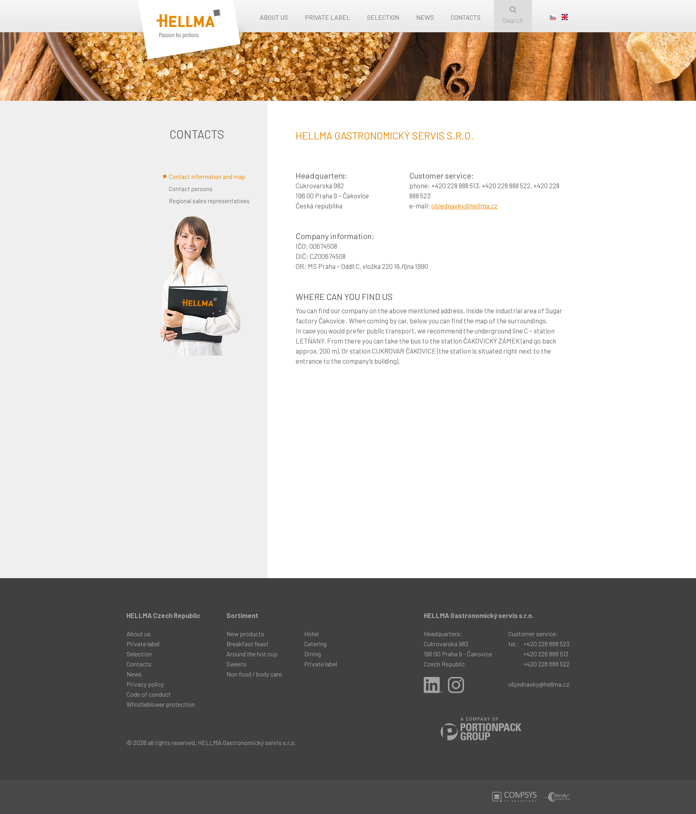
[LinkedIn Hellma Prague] (433, 685)
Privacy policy (145, 684)
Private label (327, 17)
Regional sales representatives (209, 200)
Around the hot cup (252, 654)
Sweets (236, 664)
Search (513, 20)
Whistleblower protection (160, 704)
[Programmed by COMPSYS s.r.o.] (514, 797)
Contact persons (191, 188)
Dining (312, 654)
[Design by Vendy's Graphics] (557, 797)
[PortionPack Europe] (481, 728)
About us (274, 17)
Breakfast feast (247, 643)
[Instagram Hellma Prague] (456, 685)
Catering (315, 643)
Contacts (466, 17)
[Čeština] (553, 19)
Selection (383, 17)
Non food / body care (254, 674)
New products (245, 633)
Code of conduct (148, 694)
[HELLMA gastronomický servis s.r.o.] (201, 37)
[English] (565, 19)
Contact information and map (207, 176)
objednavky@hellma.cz (464, 206)
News (425, 17)
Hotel (311, 633)
